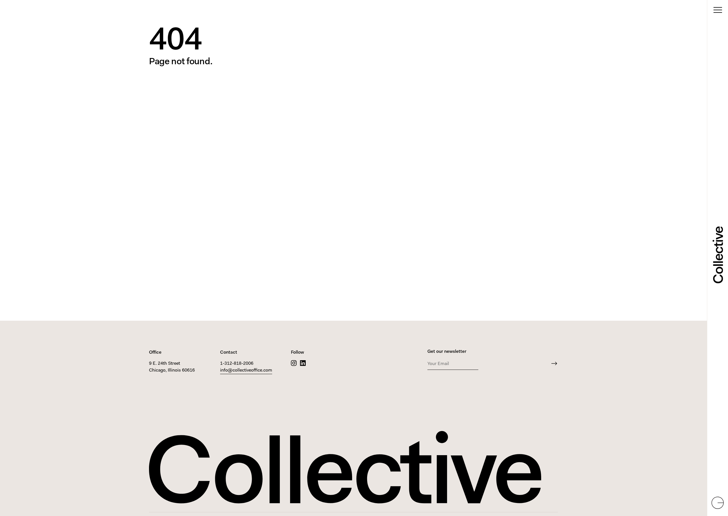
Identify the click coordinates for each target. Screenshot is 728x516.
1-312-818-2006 (236, 363)
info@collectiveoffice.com (246, 370)
